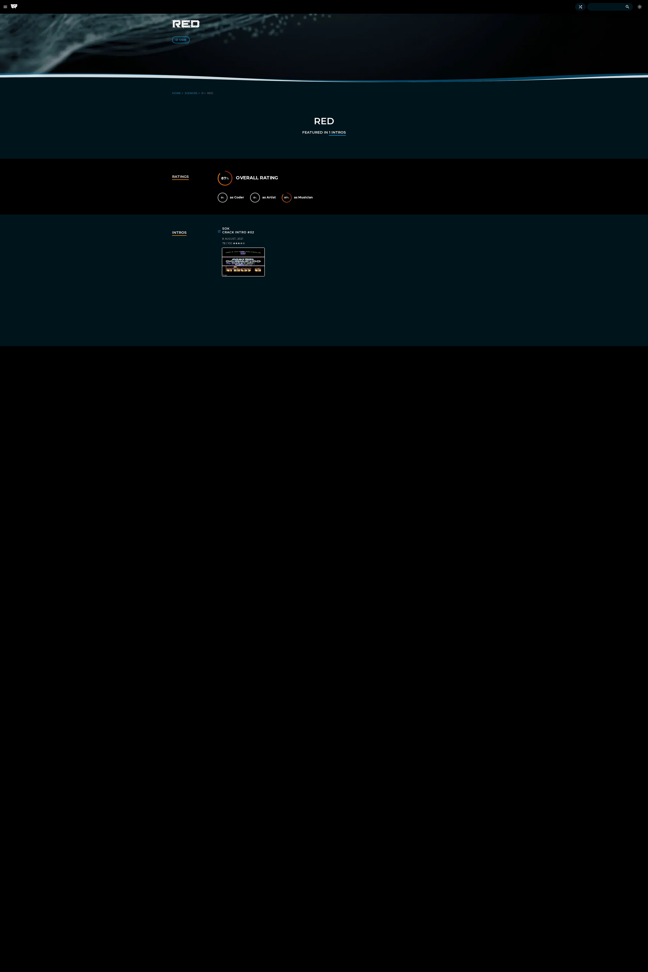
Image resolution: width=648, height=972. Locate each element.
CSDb (182, 39)
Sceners (191, 93)
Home (177, 93)
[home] (16, 7)
